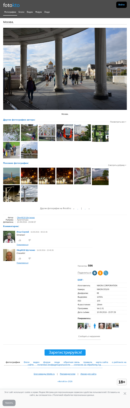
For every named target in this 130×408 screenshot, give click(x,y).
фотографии (13, 362)
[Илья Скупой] (9, 242)
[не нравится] (29, 240)
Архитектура (22, 220)
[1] (29, 184)
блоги (26, 362)
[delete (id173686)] (95, 328)
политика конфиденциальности (53, 364)
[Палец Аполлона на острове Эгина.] (11, 184)
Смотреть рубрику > (117, 165)
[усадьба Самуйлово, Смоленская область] (100, 185)
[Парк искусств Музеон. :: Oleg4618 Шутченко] (100, 141)
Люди (47, 12)
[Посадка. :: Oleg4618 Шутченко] (64, 141)
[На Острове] (11, 201)
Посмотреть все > (118, 122)
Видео (30, 12)
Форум (38, 12)
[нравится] (20, 240)
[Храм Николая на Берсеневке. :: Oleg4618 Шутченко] (82, 141)
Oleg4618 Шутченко (26, 218)
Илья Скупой (23, 232)
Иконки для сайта (88, 374)
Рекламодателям (67, 374)
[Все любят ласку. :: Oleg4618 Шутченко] (11, 158)
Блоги (21, 12)
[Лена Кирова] (88, 328)
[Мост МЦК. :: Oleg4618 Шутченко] (47, 141)
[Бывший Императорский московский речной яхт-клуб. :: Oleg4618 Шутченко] (29, 158)
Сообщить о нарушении (89, 336)
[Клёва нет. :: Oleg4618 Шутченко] (11, 141)
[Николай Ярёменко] (116, 327)
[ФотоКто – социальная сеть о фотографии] (11, 5)
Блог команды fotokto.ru (44, 374)
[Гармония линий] (29, 201)
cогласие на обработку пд (87, 364)
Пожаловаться (22, 245)
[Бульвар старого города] (82, 184)
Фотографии (10, 12)
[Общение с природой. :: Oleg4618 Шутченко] (29, 141)
